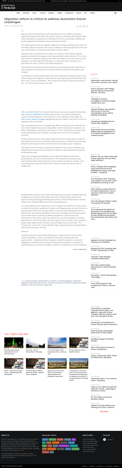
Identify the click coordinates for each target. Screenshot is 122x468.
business (68, 449)
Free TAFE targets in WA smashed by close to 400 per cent (103, 285)
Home (18, 13)
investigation (75, 449)
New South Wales (64, 446)
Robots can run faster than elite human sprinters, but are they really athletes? (104, 158)
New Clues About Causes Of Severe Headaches (102, 348)
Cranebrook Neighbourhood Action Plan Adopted (102, 122)
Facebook (110, 439)
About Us (84, 466)
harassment (59, 283)
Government (51, 283)
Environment (73, 446)
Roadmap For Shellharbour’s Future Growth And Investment (104, 323)
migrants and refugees (79, 283)
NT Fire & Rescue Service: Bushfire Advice (101, 398)
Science (59, 13)
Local (34, 13)
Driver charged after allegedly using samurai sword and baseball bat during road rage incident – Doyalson (103, 169)
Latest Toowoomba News (90, 441)
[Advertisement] (88, 7)
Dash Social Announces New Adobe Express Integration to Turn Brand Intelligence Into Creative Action (103, 132)
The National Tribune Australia (14, 466)
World (92, 13)
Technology (69, 13)
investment (46, 452)
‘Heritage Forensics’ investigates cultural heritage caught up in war (61, 1)
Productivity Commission (35, 285)
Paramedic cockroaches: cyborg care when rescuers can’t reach (104, 81)
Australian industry (43, 281)
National (26, 13)
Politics (42, 13)
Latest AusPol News (88, 451)
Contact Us (91, 466)
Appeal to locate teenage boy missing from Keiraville (103, 241)
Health (78, 13)
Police (73, 439)
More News (104, 411)
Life (85, 13)
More (22, 450)
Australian (34, 281)
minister (55, 446)
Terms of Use (99, 466)
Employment (77, 281)
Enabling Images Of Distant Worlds (102, 340)
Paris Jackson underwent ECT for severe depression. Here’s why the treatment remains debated (103, 192)
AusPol (50, 446)
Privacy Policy (108, 466)
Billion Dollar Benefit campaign (33, 119)
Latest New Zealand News (90, 445)
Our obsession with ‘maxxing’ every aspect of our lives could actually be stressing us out (103, 181)
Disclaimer (116, 466)
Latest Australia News (89, 439)
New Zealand (60, 449)
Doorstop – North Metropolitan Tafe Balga (104, 276)
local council (56, 442)
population (24, 285)
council (44, 446)
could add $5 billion (32, 112)
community (67, 439)
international (68, 283)
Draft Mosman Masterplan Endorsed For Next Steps (102, 332)
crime (51, 452)
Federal (31, 283)
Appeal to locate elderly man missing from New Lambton (103, 406)
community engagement (65, 281)
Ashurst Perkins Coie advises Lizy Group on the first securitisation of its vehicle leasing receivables (103, 112)
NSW (44, 442)
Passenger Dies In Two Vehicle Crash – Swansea (104, 380)
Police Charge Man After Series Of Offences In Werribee (104, 357)
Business (51, 13)
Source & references (79, 249)
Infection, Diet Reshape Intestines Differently (101, 258)
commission (53, 281)
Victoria (49, 442)
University (71, 442)
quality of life (48, 285)
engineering (24, 283)
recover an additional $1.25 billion (37, 114)
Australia (27, 281)
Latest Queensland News (90, 443)
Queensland (64, 442)
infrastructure (51, 449)
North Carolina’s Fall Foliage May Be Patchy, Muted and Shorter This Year (102, 91)
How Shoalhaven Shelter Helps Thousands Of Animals (104, 202)
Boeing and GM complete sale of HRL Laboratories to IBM (103, 249)
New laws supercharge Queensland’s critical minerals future (103, 267)
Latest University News (89, 449)
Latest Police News (88, 447)
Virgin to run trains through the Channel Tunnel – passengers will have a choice (104, 389)
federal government (40, 283)
